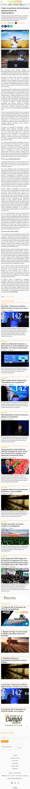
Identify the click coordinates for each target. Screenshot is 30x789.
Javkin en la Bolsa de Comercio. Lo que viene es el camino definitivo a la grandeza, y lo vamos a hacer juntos (14, 346)
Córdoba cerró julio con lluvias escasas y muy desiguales (12, 525)
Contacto (15, 755)
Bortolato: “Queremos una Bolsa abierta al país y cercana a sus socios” (14, 307)
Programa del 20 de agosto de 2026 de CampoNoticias (13, 608)
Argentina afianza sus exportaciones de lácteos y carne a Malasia (14, 490)
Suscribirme (5, 741)
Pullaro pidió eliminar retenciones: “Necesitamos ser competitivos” (13, 381)
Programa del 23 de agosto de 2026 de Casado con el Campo (13, 710)
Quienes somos (15, 766)
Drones (8, 296)
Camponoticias (21, 23)
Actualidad (4, 23)
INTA (12, 296)
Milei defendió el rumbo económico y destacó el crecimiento (15, 416)
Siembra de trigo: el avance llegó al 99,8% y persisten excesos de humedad (14, 634)
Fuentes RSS (15, 761)
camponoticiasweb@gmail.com (15, 778)
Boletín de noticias (7, 733)
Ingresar (16, 768)
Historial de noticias (15, 758)
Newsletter (15, 763)
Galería (24, 31)
